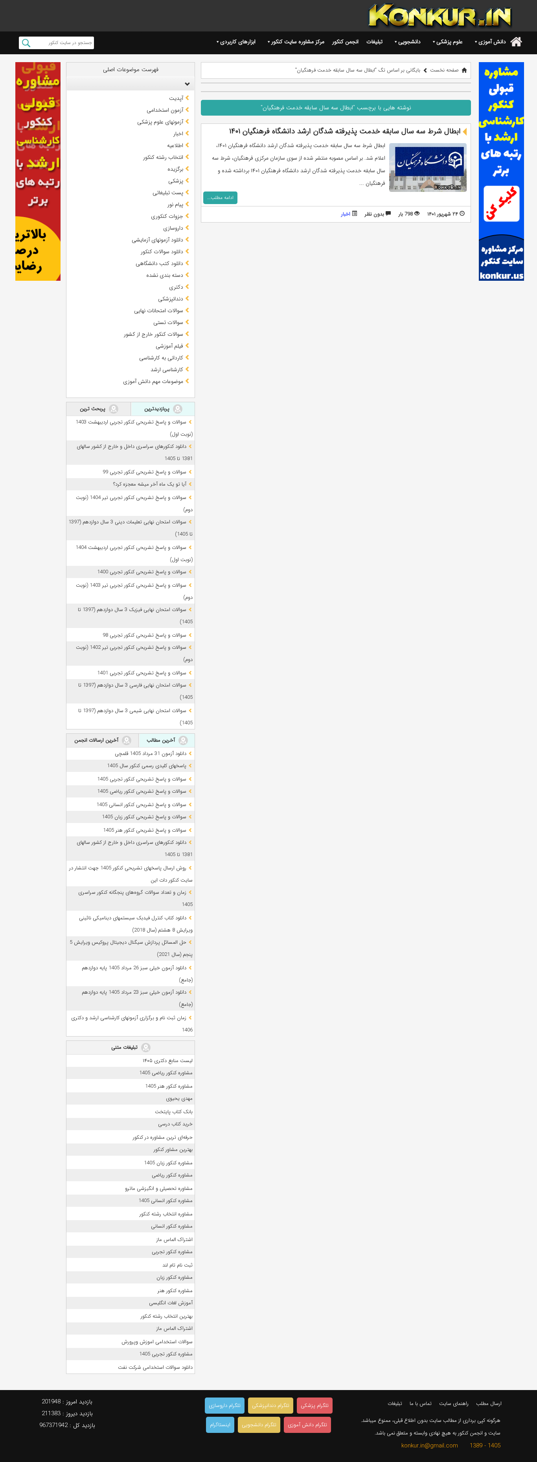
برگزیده (175, 169)
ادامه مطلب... (220, 197)
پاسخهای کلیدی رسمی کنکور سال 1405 (146, 766)
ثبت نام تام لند (177, 1265)
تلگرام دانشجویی (259, 1425)
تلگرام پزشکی (315, 1405)
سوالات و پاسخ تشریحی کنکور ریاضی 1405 (141, 791)
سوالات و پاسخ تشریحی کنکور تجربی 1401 (141, 673)
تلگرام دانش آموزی (307, 1425)
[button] (185, 83)
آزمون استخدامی (165, 110)
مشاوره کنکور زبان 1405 (168, 1163)
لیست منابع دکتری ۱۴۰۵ (168, 1061)
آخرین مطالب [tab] (162, 740)
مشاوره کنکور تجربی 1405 (166, 1354)
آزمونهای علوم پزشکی (160, 122)
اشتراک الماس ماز (174, 1240)
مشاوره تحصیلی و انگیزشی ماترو (159, 1188)
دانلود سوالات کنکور (162, 251)
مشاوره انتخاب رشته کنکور (166, 1214)
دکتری (176, 287)
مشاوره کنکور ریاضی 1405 (166, 1073)
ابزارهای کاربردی (238, 41)
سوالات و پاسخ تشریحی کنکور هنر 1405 (144, 830)
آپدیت (176, 98)
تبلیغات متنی (125, 1047)
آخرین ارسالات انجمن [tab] (97, 740)
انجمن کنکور (345, 41)
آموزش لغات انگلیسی (171, 1303)
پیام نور (175, 204)
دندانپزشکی (170, 299)
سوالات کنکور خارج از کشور (153, 334)
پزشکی (175, 181)
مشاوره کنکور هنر (175, 1291)
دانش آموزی (492, 41)
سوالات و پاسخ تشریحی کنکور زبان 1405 (144, 817)
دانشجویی (409, 41)
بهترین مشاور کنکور (173, 1149)
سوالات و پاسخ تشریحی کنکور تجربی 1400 (141, 572)
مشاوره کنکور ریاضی (172, 1175)
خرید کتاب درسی (175, 1124)
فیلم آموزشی (169, 346)
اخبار (345, 214)
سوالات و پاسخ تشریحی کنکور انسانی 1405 (141, 805)
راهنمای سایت (454, 1403)
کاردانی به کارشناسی (161, 358)
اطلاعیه (175, 145)
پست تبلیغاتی (168, 192)
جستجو (26, 43)
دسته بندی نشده (164, 275)
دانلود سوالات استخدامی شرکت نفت (155, 1367)
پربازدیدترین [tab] (157, 409)
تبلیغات (374, 41)
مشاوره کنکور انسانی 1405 (165, 1201)
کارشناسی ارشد (167, 369)
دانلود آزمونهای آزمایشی (157, 240)
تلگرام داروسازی (225, 1405)
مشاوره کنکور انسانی (172, 1226)
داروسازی (173, 228)
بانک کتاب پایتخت (174, 1112)
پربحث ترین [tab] (93, 409)
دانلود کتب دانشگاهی (159, 263)
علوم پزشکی (449, 41)
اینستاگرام (220, 1425)
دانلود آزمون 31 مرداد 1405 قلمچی (150, 753)
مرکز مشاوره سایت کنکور (297, 41)
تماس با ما (421, 1403)
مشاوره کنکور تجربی (172, 1252)
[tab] (130, 83)
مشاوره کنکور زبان (174, 1277)
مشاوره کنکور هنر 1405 (169, 1086)
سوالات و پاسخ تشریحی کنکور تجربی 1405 (141, 779)
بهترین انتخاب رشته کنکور (167, 1316)
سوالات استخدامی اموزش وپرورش (157, 1342)
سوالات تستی (168, 322)
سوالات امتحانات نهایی (158, 310)
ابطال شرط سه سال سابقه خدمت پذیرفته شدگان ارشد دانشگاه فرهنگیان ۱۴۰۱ (345, 131)
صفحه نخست (444, 70)
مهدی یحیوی (179, 1098)
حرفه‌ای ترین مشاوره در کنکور (163, 1137)
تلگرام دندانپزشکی (270, 1405)
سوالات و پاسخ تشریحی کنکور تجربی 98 (144, 635)
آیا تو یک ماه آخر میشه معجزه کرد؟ (149, 484)
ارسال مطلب (489, 1403)
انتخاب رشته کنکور (163, 157)
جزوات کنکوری (167, 216)
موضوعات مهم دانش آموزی (153, 381)
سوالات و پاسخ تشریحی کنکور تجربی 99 (144, 472)
